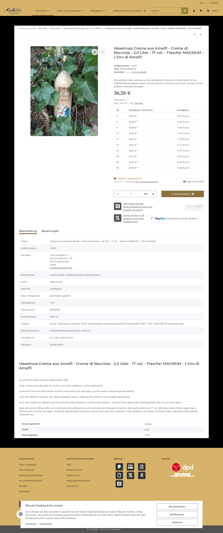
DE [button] (201, 2)
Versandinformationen (30, 480)
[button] (194, 10)
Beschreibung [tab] (28, 231)
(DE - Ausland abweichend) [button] (146, 181)
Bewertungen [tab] (50, 231)
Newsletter (24, 491)
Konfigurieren (177, 514)
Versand (139, 103)
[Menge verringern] (117, 194)
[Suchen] (184, 10)
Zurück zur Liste (28, 28)
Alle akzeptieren (177, 506)
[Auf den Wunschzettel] (102, 52)
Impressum (30, 523)
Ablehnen (177, 522)
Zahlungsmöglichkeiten (31, 475)
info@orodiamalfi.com (61, 267)
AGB (69, 464)
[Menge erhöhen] (153, 194)
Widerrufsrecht (74, 469)
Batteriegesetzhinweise (78, 480)
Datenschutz (46, 523)
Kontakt (214, 2)
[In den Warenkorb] (21, 44)
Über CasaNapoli (27, 464)
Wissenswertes (26, 469)
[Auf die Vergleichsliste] (94, 52)
